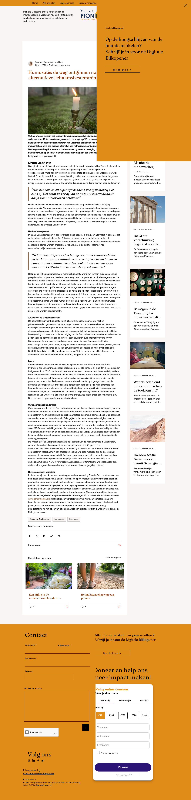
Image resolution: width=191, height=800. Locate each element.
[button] (186, 5)
